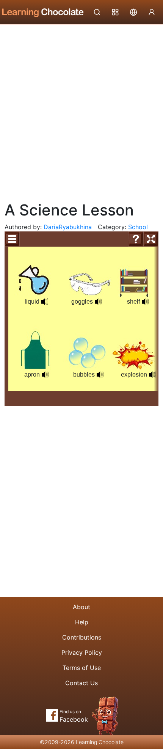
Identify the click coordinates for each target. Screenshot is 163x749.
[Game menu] (12, 239)
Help (81, 622)
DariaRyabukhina (68, 227)
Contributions (81, 637)
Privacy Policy (81, 652)
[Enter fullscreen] (150, 239)
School (138, 227)
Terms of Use (82, 667)
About (81, 607)
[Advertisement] (81, 110)
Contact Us (81, 683)
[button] (45, 302)
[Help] (135, 239)
